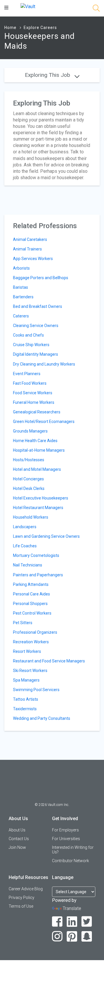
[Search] (96, 9)
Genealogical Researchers (36, 412)
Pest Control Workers (32, 613)
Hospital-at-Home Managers (39, 450)
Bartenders (23, 297)
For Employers (65, 830)
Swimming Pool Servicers (36, 689)
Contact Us (19, 838)
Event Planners (26, 373)
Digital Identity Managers (35, 354)
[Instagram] (57, 936)
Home (10, 27)
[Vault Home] (28, 6)
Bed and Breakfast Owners (37, 306)
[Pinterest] (72, 936)
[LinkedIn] (72, 921)
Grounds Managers (30, 431)
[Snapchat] (86, 936)
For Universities (66, 838)
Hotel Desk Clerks (28, 488)
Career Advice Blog (26, 889)
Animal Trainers (27, 249)
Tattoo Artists (25, 699)
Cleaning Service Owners (35, 325)
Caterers (21, 316)
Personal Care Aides (31, 594)
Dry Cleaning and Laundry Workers (44, 364)
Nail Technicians (27, 565)
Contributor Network (70, 860)
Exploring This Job (48, 75)
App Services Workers (33, 258)
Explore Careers (40, 27)
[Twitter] (86, 921)
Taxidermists (25, 708)
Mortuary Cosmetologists (36, 555)
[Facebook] (57, 921)
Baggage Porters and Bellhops (40, 277)
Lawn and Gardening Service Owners (46, 536)
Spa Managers (26, 680)
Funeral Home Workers (33, 402)
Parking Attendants (31, 584)
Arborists (21, 268)
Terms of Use (21, 906)
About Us (17, 830)
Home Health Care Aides (35, 440)
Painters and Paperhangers (38, 575)
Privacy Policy (21, 897)
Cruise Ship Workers (31, 344)
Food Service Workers (32, 392)
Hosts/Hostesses (28, 459)
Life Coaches (25, 546)
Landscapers (24, 526)
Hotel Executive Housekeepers (40, 498)
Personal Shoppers (30, 603)
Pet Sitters (22, 622)
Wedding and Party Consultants (41, 718)
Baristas (20, 287)
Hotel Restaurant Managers (38, 507)
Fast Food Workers (30, 383)
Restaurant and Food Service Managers (49, 661)
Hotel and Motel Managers (37, 469)
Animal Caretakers (30, 239)
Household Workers (30, 517)
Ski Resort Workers (30, 670)
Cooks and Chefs (28, 335)
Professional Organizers (35, 632)
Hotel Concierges (28, 479)
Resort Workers (27, 651)
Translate (72, 908)
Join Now (17, 847)
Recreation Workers (31, 642)
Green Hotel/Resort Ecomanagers (44, 421)
